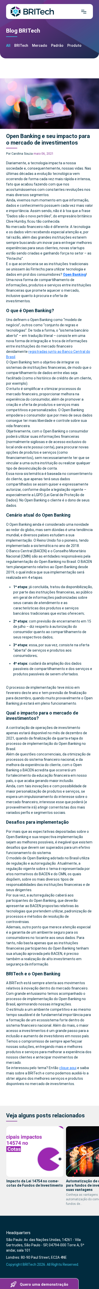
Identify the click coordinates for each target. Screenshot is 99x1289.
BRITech (21, 45)
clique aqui (67, 1068)
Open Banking (74, 274)
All (8, 45)
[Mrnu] (84, 12)
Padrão (57, 45)
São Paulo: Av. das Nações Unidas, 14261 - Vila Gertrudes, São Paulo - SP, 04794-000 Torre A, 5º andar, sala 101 (45, 1245)
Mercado (39, 45)
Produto (74, 45)
